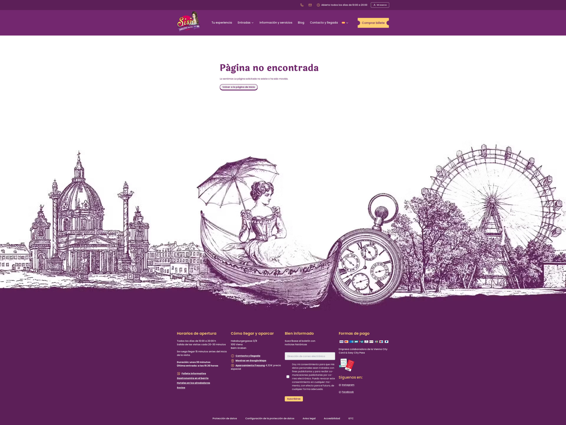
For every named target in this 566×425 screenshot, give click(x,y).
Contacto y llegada (248, 356)
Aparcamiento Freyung (250, 365)
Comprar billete (373, 23)
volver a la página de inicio (238, 87)
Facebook (348, 392)
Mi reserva (382, 5)
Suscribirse (294, 399)
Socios (181, 387)
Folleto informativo (194, 373)
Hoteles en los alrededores (193, 383)
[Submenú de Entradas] (252, 22)
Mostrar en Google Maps (251, 360)
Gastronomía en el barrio (193, 378)
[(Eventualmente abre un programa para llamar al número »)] (302, 5)
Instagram (348, 385)
